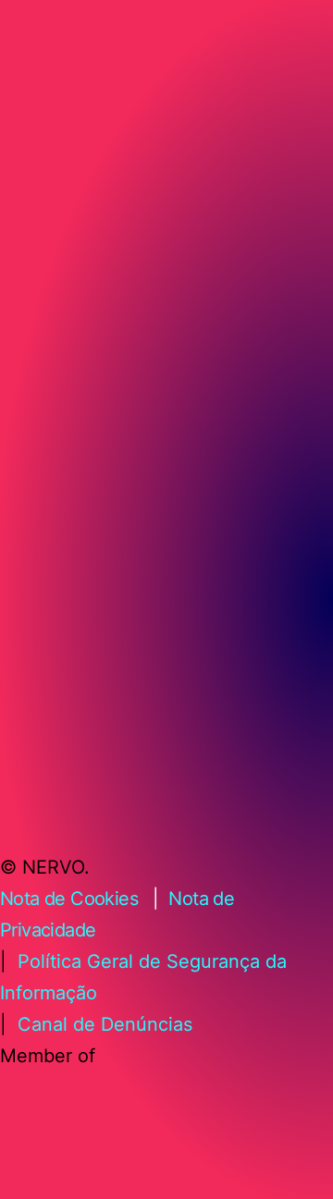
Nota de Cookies (69, 898)
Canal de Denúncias (105, 1024)
